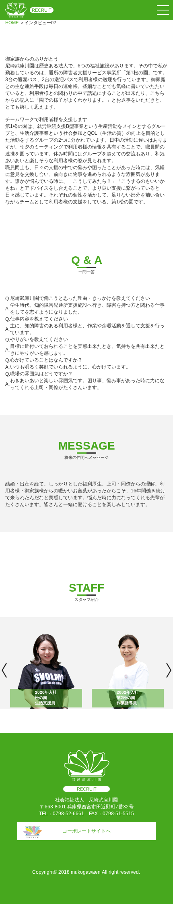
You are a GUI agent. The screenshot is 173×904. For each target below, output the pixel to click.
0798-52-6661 (68, 813)
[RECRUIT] (16, 10)
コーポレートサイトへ (86, 831)
